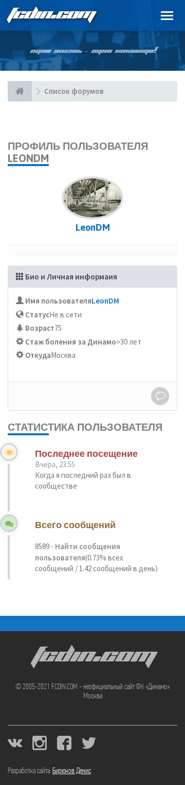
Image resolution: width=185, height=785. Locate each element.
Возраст (39, 328)
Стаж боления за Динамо (70, 342)
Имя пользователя (58, 301)
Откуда (38, 355)
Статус (37, 314)
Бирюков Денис (71, 771)
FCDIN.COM (51, 15)
